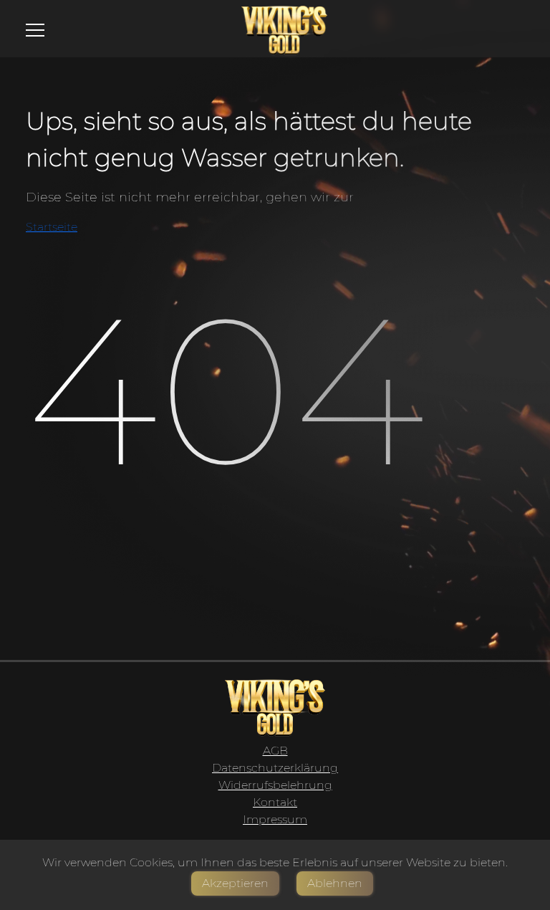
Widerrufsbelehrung (275, 785)
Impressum (275, 819)
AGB (275, 750)
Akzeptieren (235, 883)
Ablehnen (334, 883)
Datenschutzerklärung (275, 768)
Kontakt (275, 802)
